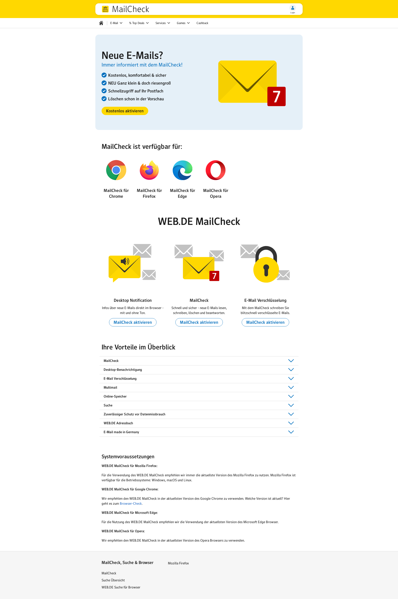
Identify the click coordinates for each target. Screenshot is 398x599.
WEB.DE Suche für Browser (121, 587)
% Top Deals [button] (137, 23)
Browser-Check (131, 503)
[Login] (292, 8)
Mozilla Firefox (178, 563)
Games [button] (181, 23)
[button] (125, 111)
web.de (105, 9)
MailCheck (130, 9)
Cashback (202, 23)
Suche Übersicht (113, 580)
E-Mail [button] (114, 23)
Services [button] (160, 23)
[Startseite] (101, 23)
